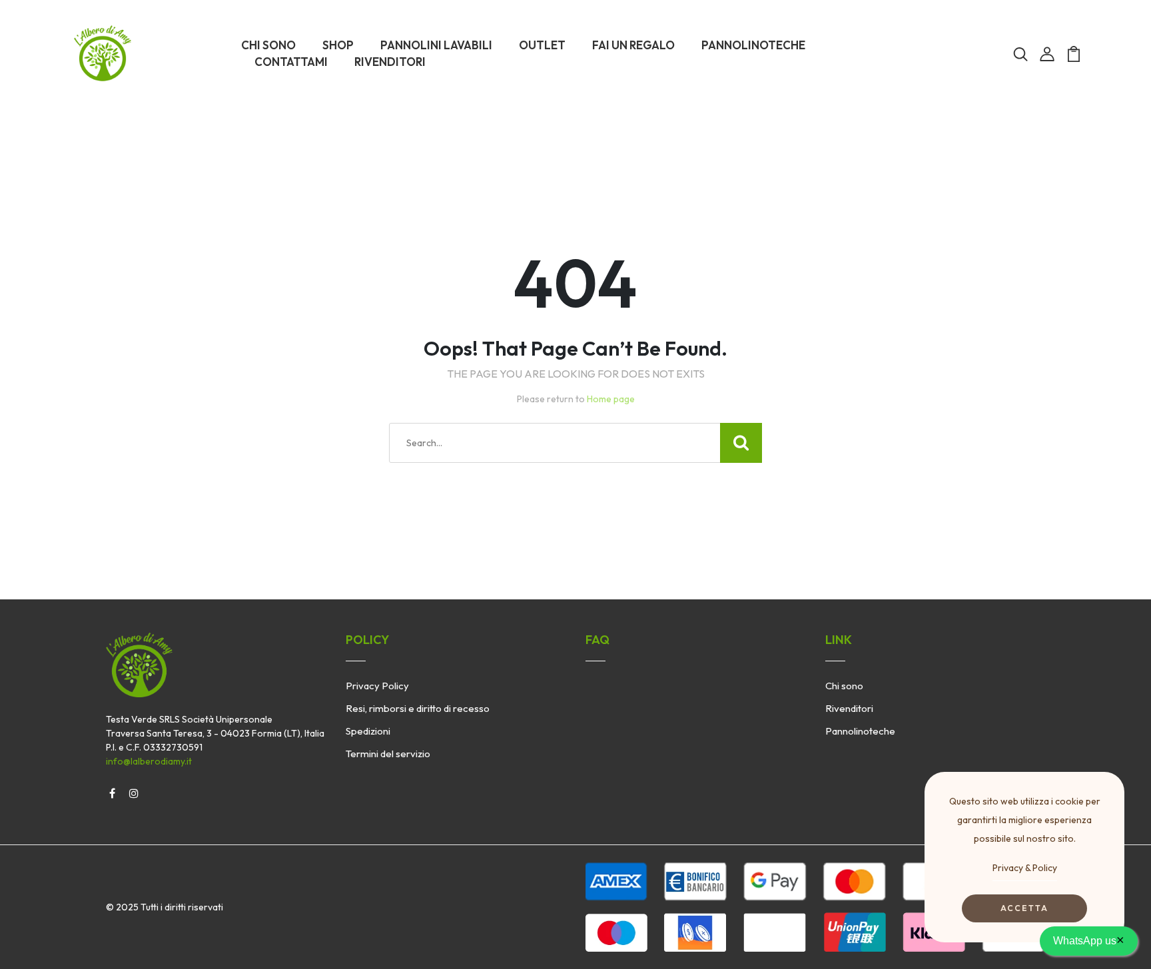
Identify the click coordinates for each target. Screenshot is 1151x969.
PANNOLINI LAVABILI (436, 45)
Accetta (1024, 908)
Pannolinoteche (860, 731)
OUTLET (542, 45)
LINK (838, 639)
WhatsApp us (1088, 939)
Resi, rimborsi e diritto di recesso (418, 708)
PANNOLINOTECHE (753, 45)
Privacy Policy (377, 685)
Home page (611, 399)
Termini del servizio (388, 753)
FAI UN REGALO (633, 45)
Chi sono (844, 685)
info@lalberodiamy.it (149, 761)
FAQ (597, 639)
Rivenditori (849, 708)
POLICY (367, 639)
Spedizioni (368, 731)
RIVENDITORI (390, 62)
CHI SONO (268, 45)
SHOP (338, 45)
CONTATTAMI (291, 62)
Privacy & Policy (1024, 868)
